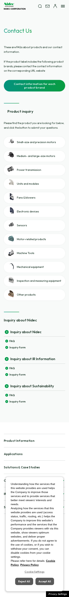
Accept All (45, 581)
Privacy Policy (29, 564)
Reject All (24, 581)
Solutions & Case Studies (22, 467)
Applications (13, 454)
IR (5, 494)
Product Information (19, 441)
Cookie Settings (34, 571)
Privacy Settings (57, 593)
